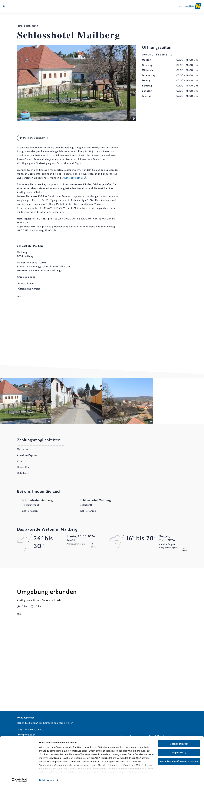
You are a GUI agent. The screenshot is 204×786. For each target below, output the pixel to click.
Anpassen (177, 752)
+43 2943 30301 (36, 262)
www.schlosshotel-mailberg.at (46, 270)
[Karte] (10, 6)
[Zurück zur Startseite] (190, 6)
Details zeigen (46, 780)
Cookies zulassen (179, 743)
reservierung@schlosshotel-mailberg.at (48, 266)
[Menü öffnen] (3, 6)
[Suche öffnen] (18, 6)
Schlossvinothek (73, 177)
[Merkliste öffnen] (14, 6)
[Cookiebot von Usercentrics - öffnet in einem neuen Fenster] (19, 780)
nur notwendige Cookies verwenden (179, 761)
